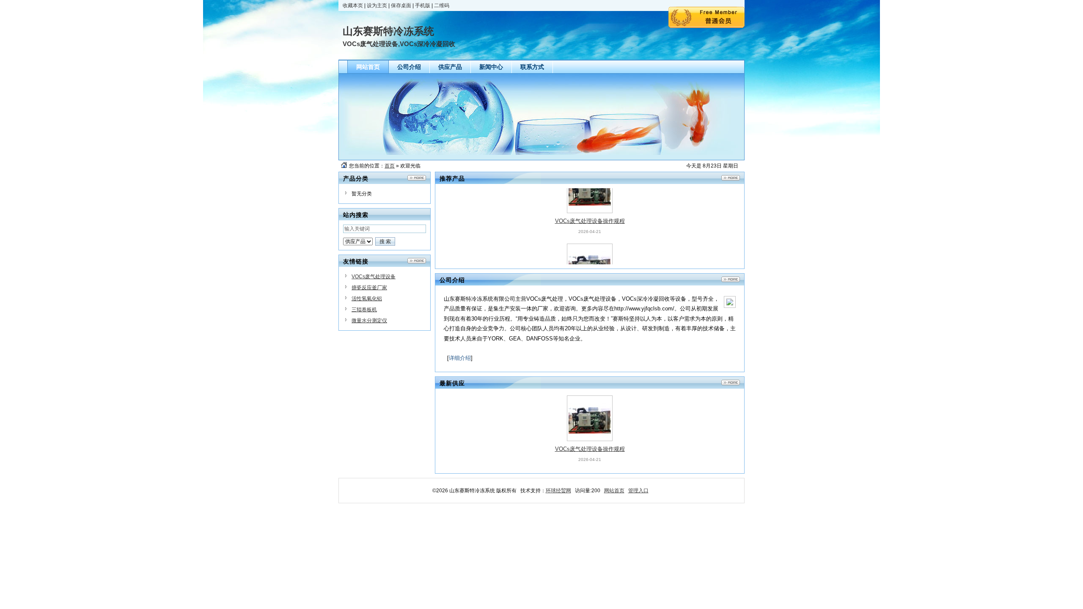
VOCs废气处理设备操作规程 (590, 200)
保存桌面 (401, 5)
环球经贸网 (558, 491)
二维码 (441, 5)
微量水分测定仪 (369, 321)
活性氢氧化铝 (367, 299)
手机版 (422, 5)
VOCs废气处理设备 (374, 277)
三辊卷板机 (364, 310)
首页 (390, 166)
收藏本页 (353, 5)
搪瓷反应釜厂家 (369, 288)
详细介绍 (460, 358)
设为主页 (377, 5)
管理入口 (638, 491)
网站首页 (614, 491)
